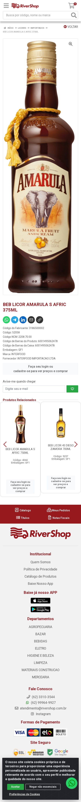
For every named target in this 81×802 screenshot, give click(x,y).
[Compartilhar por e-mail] (31, 319)
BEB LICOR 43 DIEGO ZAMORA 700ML (61, 447)
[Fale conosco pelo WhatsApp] (71, 783)
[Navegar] (5, 444)
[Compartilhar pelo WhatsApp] (6, 319)
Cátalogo (25, 510)
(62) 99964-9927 (43, 703)
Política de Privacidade (40, 569)
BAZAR (40, 634)
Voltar (72, 27)
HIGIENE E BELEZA (40, 656)
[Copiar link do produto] (39, 319)
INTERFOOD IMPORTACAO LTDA (37, 358)
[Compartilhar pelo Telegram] (14, 319)
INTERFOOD (18, 354)
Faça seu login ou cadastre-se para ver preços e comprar (40, 369)
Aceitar (15, 786)
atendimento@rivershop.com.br (42, 708)
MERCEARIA (40, 677)
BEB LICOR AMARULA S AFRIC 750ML (20, 450)
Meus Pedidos (60, 510)
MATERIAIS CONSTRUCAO (41, 670)
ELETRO (40, 648)
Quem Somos (41, 562)
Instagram (43, 714)
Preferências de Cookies (24, 794)
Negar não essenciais (43, 786)
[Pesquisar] (74, 15)
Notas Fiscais (61, 517)
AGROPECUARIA (40, 627)
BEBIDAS (40, 641)
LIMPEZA (40, 663)
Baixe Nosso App (40, 584)
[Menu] (6, 5)
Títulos (24, 517)
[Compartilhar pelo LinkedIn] (23, 319)
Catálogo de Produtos (40, 576)
